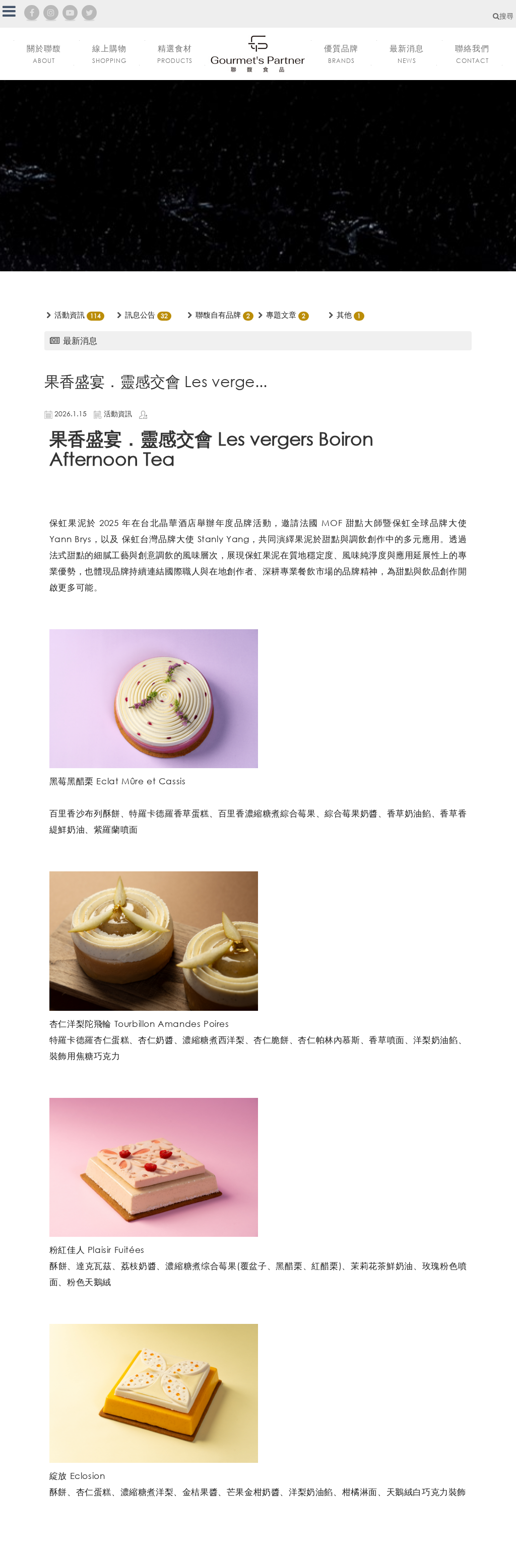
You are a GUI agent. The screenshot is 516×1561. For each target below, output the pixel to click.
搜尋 (506, 16)
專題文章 (281, 315)
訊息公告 (140, 315)
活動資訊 (69, 315)
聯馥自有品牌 (218, 315)
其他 (344, 315)
